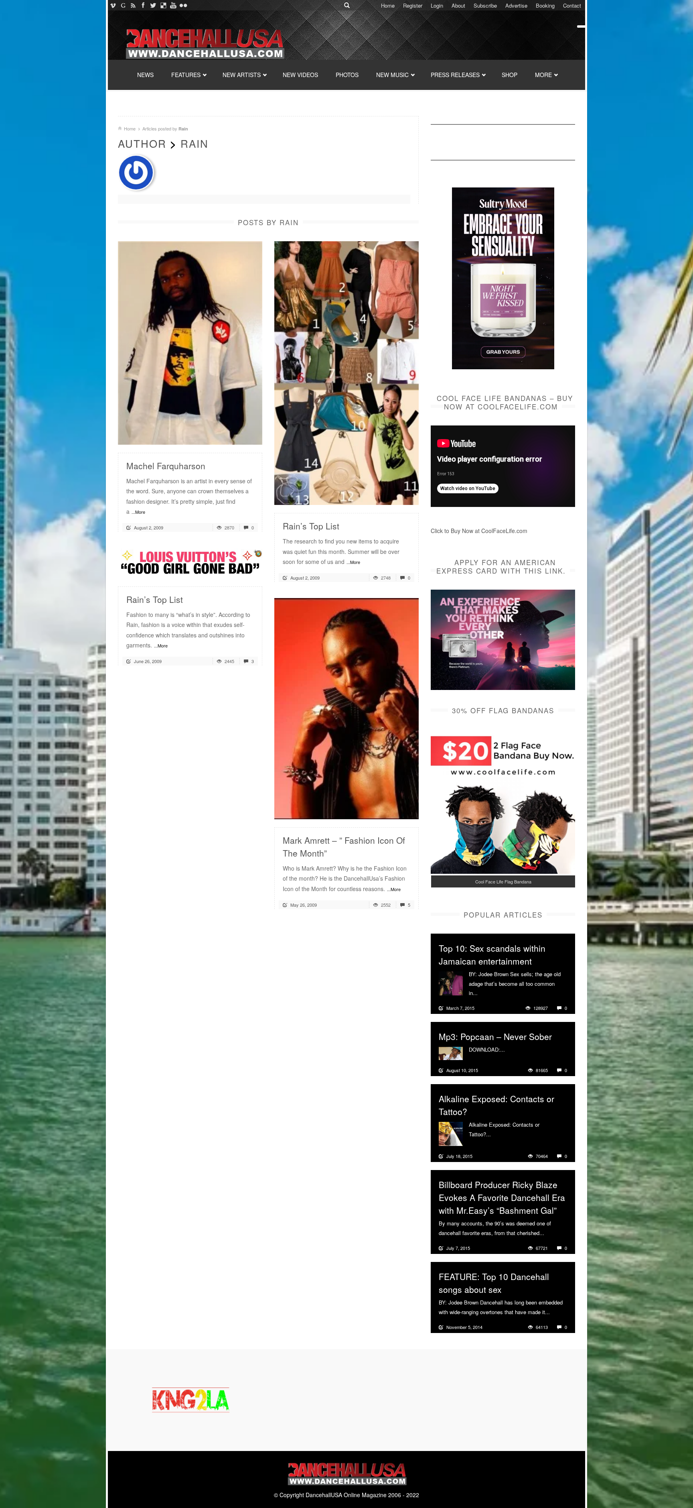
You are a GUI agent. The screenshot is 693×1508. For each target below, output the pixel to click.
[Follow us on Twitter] (153, 5)
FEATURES (186, 75)
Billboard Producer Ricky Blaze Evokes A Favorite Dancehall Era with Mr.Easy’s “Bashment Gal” (502, 1197)
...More (138, 512)
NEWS (145, 75)
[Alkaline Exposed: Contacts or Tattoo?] (451, 1133)
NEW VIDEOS (300, 75)
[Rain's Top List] (346, 372)
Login (437, 5)
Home (388, 5)
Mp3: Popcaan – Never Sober (495, 1036)
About (458, 5)
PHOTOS (347, 75)
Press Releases (455, 75)
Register (412, 5)
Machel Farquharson (165, 466)
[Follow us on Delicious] (163, 5)
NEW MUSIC (392, 75)
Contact (572, 5)
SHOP (509, 75)
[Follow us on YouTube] (173, 5)
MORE (543, 75)
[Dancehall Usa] (204, 42)
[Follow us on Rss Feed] (133, 5)
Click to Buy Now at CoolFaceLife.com (479, 531)
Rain (194, 143)
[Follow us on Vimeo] (113, 5)
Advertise (516, 5)
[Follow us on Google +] (123, 5)
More (485, 993)
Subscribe (485, 5)
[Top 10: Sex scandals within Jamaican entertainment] (451, 983)
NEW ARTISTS (242, 75)
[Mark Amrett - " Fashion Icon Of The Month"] (346, 708)
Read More (234, 435)
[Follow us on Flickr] (183, 5)
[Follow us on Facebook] (143, 5)
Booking (545, 5)
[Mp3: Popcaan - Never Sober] (451, 1052)
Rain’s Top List (311, 526)
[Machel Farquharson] (190, 342)
